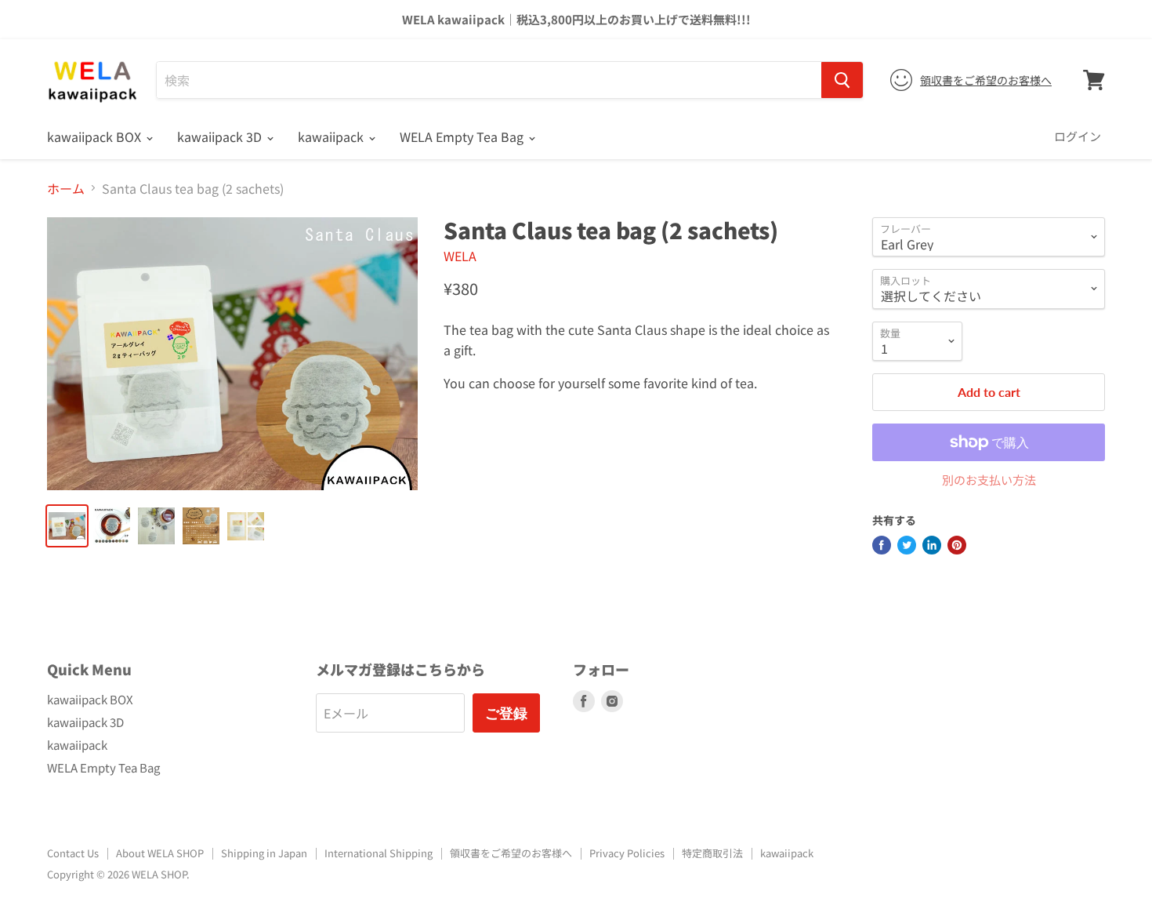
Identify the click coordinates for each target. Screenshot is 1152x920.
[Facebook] (881, 545)
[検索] (842, 80)
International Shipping (378, 852)
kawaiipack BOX (95, 136)
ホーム (66, 188)
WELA (460, 255)
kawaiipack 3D (221, 136)
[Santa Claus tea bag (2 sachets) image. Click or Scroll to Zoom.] (232, 353)
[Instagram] (612, 701)
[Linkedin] (931, 545)
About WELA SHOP (160, 852)
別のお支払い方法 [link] (989, 479)
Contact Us (73, 852)
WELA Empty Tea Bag (463, 136)
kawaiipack (332, 136)
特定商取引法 (712, 852)
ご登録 (506, 713)
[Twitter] (906, 545)
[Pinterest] (956, 545)
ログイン (1077, 136)
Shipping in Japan (264, 852)
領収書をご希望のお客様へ (986, 80)
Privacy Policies (627, 852)
